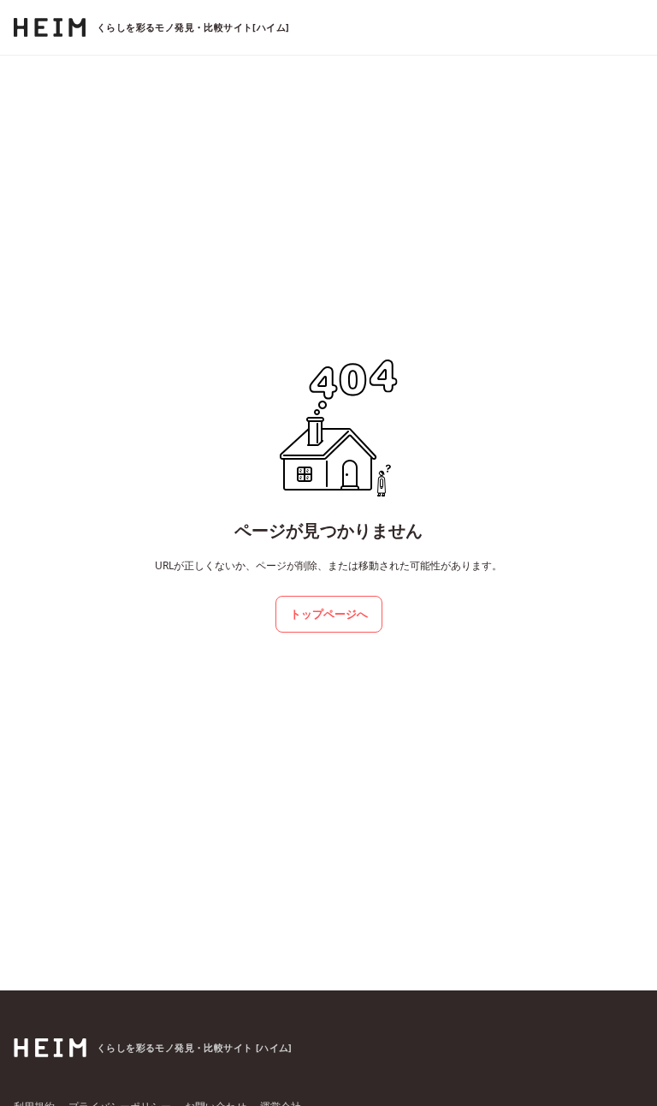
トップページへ (329, 613)
